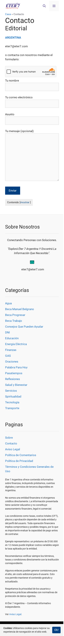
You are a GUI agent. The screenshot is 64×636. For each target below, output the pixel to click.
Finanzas (10, 350)
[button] (44, 6)
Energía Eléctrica (16, 344)
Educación (12, 338)
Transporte (12, 408)
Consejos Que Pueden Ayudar (24, 326)
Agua (8, 303)
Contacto (11, 443)
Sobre (9, 437)
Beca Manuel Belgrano (19, 309)
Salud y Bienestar (16, 385)
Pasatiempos (13, 373)
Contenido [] (19, 202)
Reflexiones (12, 379)
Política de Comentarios (20, 455)
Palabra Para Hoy (16, 367)
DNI (7, 332)
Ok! (56, 630)
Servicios (11, 390)
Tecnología (12, 402)
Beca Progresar (15, 315)
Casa (8, 14)
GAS (8, 355)
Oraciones (11, 361)
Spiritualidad (13, 396)
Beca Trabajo (13, 320)
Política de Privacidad (19, 461)
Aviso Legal (12, 449)
